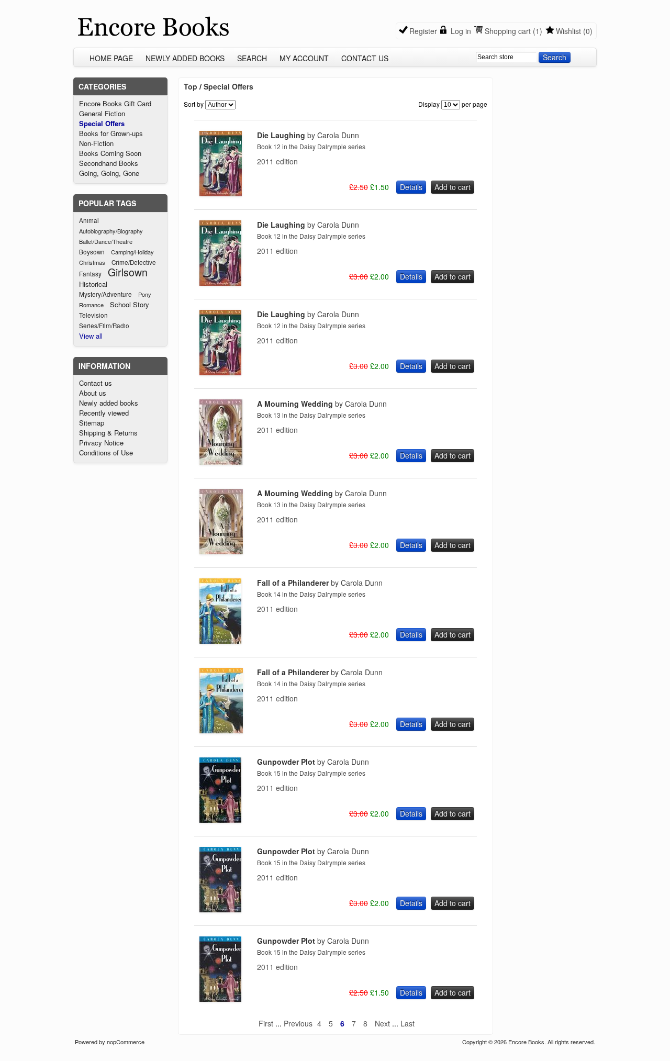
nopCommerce (125, 1041)
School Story (129, 304)
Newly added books (185, 58)
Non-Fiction (96, 143)
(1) (537, 31)
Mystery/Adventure (105, 294)
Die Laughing (308, 135)
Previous (298, 1023)
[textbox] (506, 57)
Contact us (364, 58)
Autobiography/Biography (111, 231)
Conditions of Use (106, 452)
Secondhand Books (108, 163)
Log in (461, 31)
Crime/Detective (133, 262)
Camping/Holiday (132, 252)
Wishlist (568, 31)
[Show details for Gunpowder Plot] (220, 819)
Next (382, 1023)
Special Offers (102, 123)
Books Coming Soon (110, 153)
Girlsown (128, 272)
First (266, 1023)
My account (304, 58)
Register (423, 31)
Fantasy (90, 274)
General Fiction (102, 113)
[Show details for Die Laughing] (220, 193)
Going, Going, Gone (109, 173)
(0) (588, 31)
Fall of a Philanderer (320, 582)
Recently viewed (104, 413)
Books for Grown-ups (111, 133)
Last (407, 1023)
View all (91, 336)
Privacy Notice (101, 443)
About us (92, 393)
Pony (144, 294)
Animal (89, 220)
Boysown (92, 252)
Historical (93, 284)
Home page (111, 58)
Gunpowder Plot (313, 761)
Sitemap (91, 423)
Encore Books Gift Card (115, 103)
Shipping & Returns (108, 433)
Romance (91, 304)
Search (252, 58)
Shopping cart (508, 31)
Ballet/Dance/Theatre (105, 241)
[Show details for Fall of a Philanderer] (220, 640)
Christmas (92, 262)
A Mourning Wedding (322, 403)
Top (190, 86)
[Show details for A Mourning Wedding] (220, 461)
